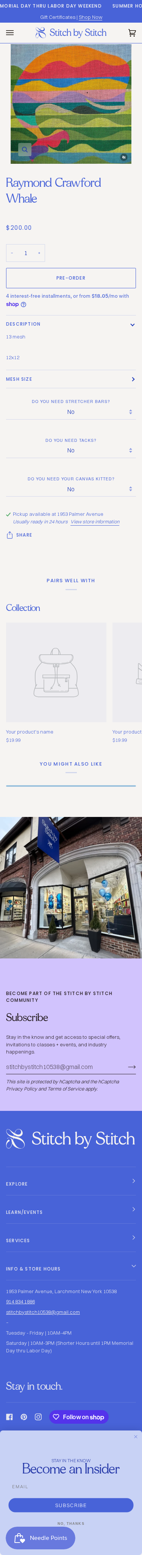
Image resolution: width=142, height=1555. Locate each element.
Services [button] (18, 1240)
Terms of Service (65, 1089)
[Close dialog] (136, 1436)
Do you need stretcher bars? (71, 401)
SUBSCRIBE (71, 1505)
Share (24, 535)
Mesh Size (19, 379)
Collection (23, 608)
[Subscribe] (126, 1067)
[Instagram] (38, 1416)
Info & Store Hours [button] (33, 1269)
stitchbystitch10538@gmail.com (43, 1312)
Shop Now (90, 17)
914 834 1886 (20, 1301)
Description (23, 324)
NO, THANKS (71, 1523)
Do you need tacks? (71, 440)
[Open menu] (17, 33)
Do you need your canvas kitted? (71, 478)
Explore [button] (17, 1184)
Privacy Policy (21, 1089)
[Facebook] (9, 1416)
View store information (94, 521)
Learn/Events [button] (24, 1212)
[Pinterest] (23, 1416)
